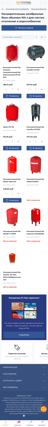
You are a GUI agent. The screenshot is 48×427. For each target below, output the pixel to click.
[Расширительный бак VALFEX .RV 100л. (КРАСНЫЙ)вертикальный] (12, 258)
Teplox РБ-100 (8, 127)
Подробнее (24, 335)
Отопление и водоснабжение (17, 9)
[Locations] (41, 3)
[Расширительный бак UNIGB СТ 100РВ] (12, 217)
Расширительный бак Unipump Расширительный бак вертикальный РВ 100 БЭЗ (12, 72)
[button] (44, 409)
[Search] (7, 3)
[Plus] (18, 89)
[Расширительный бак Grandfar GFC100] (36, 53)
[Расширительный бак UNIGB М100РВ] (36, 165)
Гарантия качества (17, 354)
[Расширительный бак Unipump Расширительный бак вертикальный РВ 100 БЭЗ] (12, 53)
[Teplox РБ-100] (12, 112)
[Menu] (3, 3)
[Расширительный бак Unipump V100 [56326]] (36, 217)
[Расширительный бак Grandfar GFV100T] (36, 112)
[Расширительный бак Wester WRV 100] (12, 165)
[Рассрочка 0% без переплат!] (24, 310)
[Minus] (6, 89)
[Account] (45, 3)
